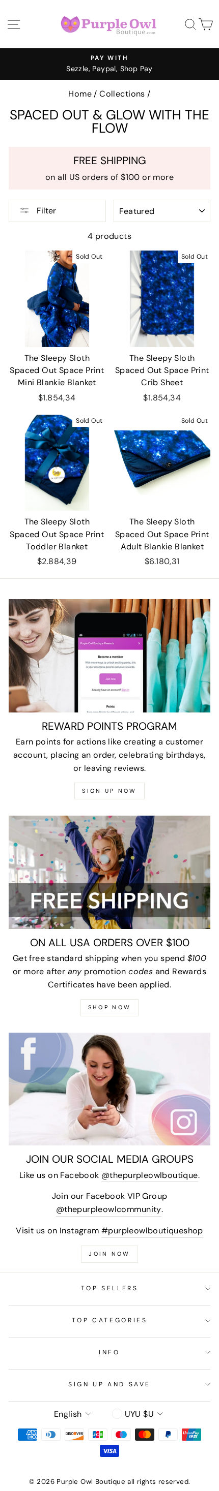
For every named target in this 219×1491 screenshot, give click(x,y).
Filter (45, 210)
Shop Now (109, 1007)
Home (80, 93)
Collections (122, 93)
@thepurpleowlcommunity (108, 1209)
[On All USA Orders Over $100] (109, 872)
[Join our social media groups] (109, 1089)
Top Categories (110, 1320)
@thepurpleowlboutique (149, 1175)
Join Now (109, 1253)
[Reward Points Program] (109, 655)
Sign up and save (109, 1384)
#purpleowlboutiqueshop (152, 1230)
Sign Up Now (109, 790)
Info (109, 1352)
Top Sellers (110, 1288)
